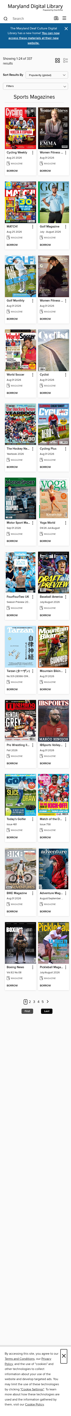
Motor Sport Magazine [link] (19, 523)
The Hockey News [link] (19, 449)
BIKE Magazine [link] (17, 893)
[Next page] (47, 1002)
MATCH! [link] (12, 226)
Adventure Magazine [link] (52, 893)
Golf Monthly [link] (15, 301)
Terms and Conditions (20, 1359)
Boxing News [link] (15, 967)
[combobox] (27, 18)
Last (46, 1011)
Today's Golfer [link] (16, 819)
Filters (10, 86)
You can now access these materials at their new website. (34, 38)
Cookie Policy (34, 1404)
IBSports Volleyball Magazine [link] (52, 745)
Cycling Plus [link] (48, 449)
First (27, 1011)
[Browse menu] (64, 18)
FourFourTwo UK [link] (18, 597)
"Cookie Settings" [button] (32, 1389)
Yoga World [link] (47, 523)
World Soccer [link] (15, 375)
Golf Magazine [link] (49, 226)
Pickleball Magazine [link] (52, 967)
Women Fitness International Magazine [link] (52, 152)
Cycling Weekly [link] (17, 152)
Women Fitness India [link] (52, 301)
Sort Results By (13, 75)
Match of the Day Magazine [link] (52, 819)
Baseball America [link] (51, 597)
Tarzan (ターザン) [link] (18, 671)
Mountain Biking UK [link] (52, 671)
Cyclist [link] (44, 375)
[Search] (5, 18)
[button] (57, 62)
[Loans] (56, 19)
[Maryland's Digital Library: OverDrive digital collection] (35, 7)
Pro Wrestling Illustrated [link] (19, 745)
